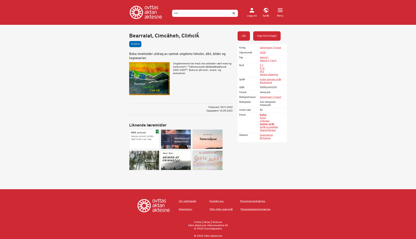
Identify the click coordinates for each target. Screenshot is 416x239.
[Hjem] (149, 12)
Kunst (263, 118)
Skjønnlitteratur (268, 130)
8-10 (262, 68)
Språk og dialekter (269, 127)
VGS (262, 71)
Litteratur (265, 121)
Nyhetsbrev (185, 209)
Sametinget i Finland (270, 47)
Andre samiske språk (270, 79)
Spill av (135, 44)
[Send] (233, 13)
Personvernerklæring (252, 201)
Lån (244, 36)
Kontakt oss (216, 201)
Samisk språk (267, 124)
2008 (263, 52)
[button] (266, 12)
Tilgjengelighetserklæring (255, 209)
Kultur (263, 115)
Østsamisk (265, 138)
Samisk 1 (264, 57)
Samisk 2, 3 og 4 (268, 60)
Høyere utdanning (269, 74)
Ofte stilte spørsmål (221, 209)
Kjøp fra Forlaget (267, 36)
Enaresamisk (266, 135)
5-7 (261, 65)
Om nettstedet (187, 201)
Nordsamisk (266, 82)
